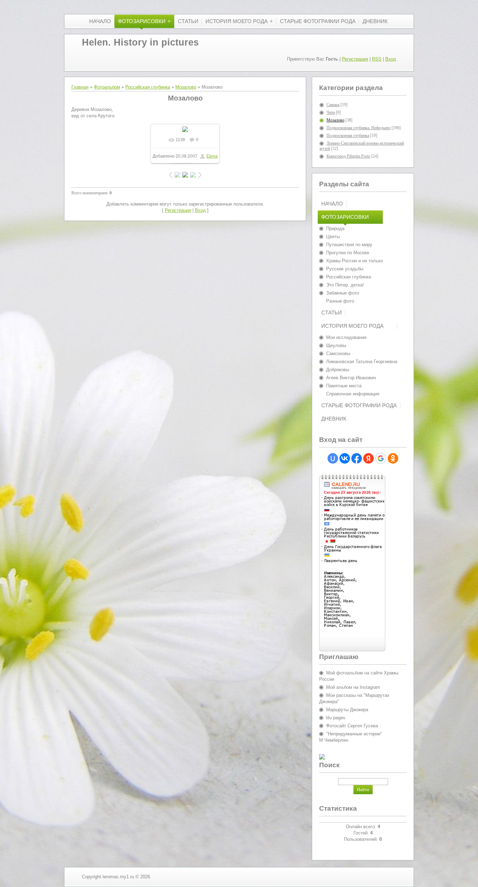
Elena (212, 156)
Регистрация (355, 59)
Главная (80, 87)
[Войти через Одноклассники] (393, 458)
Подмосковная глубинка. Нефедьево (358, 127)
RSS (376, 59)
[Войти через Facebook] (356, 458)
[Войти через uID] (333, 458)
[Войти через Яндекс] (368, 458)
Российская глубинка (147, 87)
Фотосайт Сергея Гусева (352, 725)
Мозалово (185, 87)
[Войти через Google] (380, 458)
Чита (330, 112)
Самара (332, 104)
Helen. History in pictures (140, 42)
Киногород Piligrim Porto (348, 156)
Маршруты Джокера (347, 709)
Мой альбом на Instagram (353, 687)
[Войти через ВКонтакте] (344, 458)
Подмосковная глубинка (347, 135)
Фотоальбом (107, 87)
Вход (390, 59)
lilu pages (335, 717)
